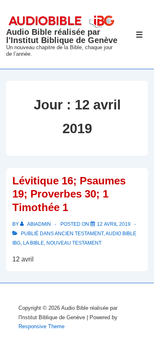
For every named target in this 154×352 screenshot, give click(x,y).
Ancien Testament (79, 233)
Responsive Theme (41, 326)
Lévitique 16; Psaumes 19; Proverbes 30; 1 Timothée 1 (69, 194)
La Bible (33, 243)
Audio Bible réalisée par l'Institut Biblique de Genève (61, 36)
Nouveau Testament (73, 243)
